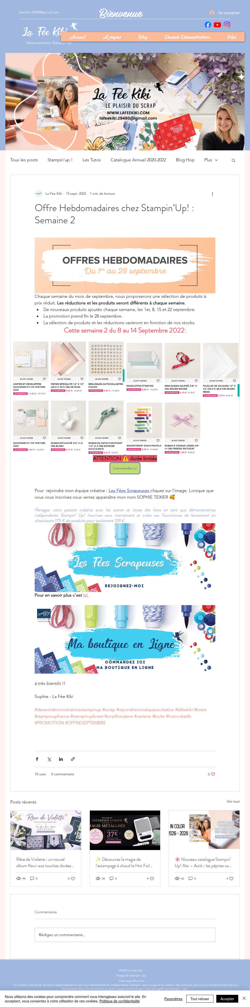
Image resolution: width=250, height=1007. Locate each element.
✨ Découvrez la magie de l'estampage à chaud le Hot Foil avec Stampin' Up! (123, 862)
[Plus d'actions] (212, 193)
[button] (233, 160)
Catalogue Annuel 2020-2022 (138, 160)
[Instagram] (227, 24)
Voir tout (233, 801)
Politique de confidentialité (119, 1000)
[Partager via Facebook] (37, 759)
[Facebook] (208, 24)
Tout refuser (199, 998)
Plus (208, 160)
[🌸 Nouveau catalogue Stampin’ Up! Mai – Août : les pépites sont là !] (204, 830)
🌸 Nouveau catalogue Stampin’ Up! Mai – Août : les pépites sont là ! (203, 862)
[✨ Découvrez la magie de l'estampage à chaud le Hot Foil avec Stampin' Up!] (125, 830)
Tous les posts (24, 160)
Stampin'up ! (60, 160)
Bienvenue (121, 12)
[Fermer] (244, 998)
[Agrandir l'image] (67, 398)
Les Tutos (92, 160)
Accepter (227, 998)
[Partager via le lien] (73, 759)
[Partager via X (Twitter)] (49, 759)
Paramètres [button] (173, 998)
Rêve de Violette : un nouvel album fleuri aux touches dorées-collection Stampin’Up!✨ (44, 862)
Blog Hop (185, 160)
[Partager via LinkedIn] (61, 759)
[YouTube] (217, 24)
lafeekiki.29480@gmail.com (39, 12)
